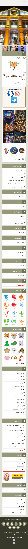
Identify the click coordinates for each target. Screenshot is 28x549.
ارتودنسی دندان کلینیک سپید (18, 443)
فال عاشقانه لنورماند (19, 503)
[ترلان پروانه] (14, 49)
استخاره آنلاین (21, 197)
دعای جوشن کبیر (20, 252)
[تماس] (7, 524)
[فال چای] (20, 138)
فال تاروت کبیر (21, 376)
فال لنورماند (21, 506)
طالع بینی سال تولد (20, 363)
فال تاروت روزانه (20, 373)
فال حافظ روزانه (20, 463)
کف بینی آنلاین (21, 233)
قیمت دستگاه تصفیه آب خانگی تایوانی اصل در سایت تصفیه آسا (15, 426)
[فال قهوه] (20, 127)
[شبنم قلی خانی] (6, 49)
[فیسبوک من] (16, 524)
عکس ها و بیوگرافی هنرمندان (18, 513)
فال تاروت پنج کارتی (20, 393)
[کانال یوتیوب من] (14, 527)
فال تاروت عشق (20, 406)
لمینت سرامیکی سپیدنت (19, 433)
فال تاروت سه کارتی (19, 386)
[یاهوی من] (24, 524)
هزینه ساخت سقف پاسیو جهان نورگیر (16, 430)
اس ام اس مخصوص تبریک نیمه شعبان (16, 183)
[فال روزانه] (8, 116)
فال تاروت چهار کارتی (19, 389)
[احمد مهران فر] (22, 49)
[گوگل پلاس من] (18, 527)
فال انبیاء (22, 206)
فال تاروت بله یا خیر (20, 412)
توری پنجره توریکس (20, 440)
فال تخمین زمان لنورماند (19, 499)
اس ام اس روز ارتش (20, 170)
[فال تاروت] (20, 116)
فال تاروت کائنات (20, 380)
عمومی (16, 159)
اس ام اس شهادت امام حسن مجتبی (16, 180)
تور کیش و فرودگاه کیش (19, 447)
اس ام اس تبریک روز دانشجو (18, 177)
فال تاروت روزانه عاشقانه (18, 409)
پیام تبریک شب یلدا (20, 469)
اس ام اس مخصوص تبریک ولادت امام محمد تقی (14, 187)
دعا (10, 83)
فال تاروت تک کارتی (20, 383)
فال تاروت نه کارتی (20, 399)
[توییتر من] (3, 524)
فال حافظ (22, 460)
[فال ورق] (8, 138)
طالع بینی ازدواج (20, 242)
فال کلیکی (22, 265)
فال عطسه (22, 490)
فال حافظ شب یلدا (20, 466)
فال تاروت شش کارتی (19, 396)
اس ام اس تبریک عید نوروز (18, 174)
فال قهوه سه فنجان (20, 220)
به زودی (14, 15)
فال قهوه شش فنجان (19, 223)
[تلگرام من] (20, 524)
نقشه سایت (8, 537)
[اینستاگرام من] (12, 524)
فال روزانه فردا (21, 509)
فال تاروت (22, 415)
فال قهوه (22, 216)
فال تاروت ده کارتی (20, 402)
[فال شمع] (8, 127)
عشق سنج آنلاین (20, 275)
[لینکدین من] (10, 527)
